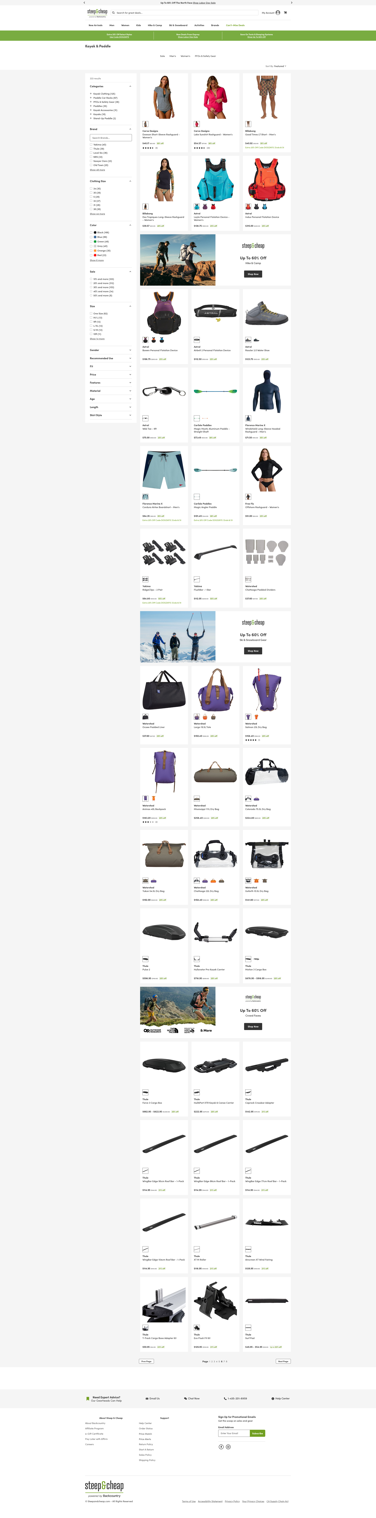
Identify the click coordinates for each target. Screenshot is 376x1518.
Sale (162, 56)
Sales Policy (145, 1454)
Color (93, 225)
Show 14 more (97, 338)
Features (95, 382)
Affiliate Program (94, 1428)
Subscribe (257, 1433)
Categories (96, 86)
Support (164, 1417)
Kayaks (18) (99, 114)
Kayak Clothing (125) (104, 93)
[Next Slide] (292, 2)
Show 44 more (97, 213)
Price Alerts (145, 1439)
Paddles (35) (100, 105)
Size (92, 306)
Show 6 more (97, 260)
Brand (93, 129)
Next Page (283, 1361)
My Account (268, 12)
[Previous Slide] (84, 2)
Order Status (146, 1428)
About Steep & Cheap (111, 1417)
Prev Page (146, 1361)
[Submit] (113, 12)
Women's (185, 56)
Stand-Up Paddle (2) (104, 118)
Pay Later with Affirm (96, 1439)
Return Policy (146, 1444)
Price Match (145, 1433)
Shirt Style (96, 415)
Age (92, 399)
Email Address (226, 1427)
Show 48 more (97, 169)
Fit (91, 366)
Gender (94, 350)
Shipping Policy (147, 1460)
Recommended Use (101, 358)
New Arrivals (95, 25)
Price (93, 374)
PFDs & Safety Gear (205, 56)
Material (95, 391)
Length (94, 407)
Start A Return (146, 1449)
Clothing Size (98, 181)
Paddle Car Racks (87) (105, 97)
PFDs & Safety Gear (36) (106, 101)
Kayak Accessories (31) (105, 110)
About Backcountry (95, 1423)
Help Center (145, 1423)
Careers (89, 1444)
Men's (172, 56)
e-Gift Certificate (94, 1433)
